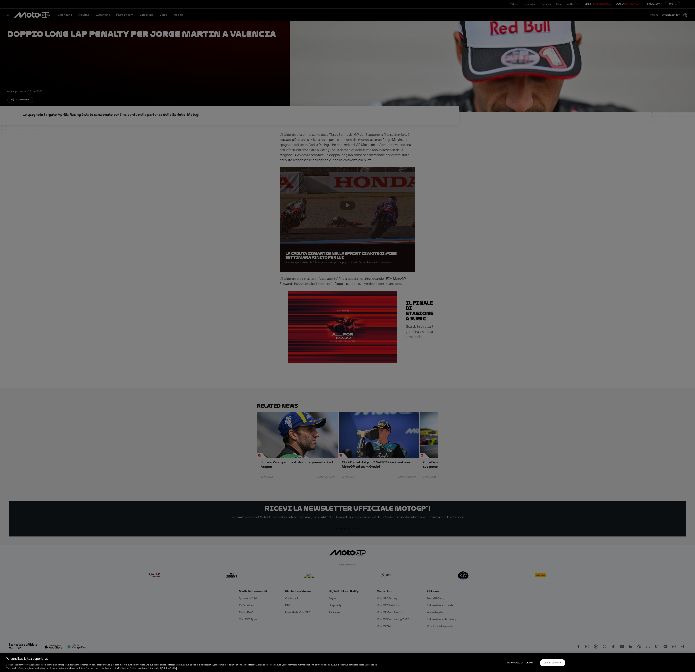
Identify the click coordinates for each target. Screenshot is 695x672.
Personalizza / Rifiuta (520, 663)
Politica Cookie (169, 668)
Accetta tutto (552, 663)
